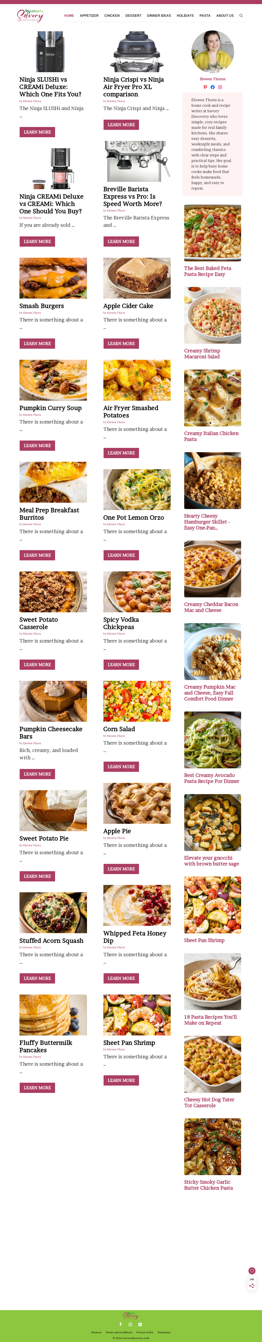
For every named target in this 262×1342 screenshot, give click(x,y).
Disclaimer (164, 1332)
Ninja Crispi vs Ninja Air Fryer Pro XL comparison (133, 87)
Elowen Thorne (213, 79)
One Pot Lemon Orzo (133, 517)
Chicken (112, 15)
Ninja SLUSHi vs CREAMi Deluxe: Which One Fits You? (50, 87)
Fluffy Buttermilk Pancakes (45, 1046)
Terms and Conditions (119, 1332)
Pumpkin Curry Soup (50, 407)
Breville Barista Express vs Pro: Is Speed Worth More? (132, 196)
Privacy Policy (145, 1332)
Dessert (133, 15)
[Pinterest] (140, 1324)
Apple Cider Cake (128, 305)
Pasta (205, 15)
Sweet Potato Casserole (38, 623)
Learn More (37, 132)
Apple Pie (117, 831)
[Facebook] (120, 1324)
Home (69, 15)
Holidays (185, 15)
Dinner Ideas (159, 15)
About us (225, 15)
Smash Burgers (41, 305)
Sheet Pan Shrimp (129, 1042)
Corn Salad (119, 729)
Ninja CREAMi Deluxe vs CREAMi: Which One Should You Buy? (51, 204)
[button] (241, 16)
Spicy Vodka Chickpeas (121, 623)
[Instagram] (130, 1324)
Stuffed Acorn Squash (51, 940)
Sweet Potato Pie (44, 838)
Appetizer (89, 15)
